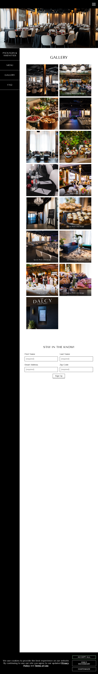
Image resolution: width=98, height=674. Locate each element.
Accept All (84, 657)
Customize (84, 669)
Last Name (65, 354)
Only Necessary (84, 663)
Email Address (31, 365)
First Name (30, 354)
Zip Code (64, 365)
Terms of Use (41, 665)
